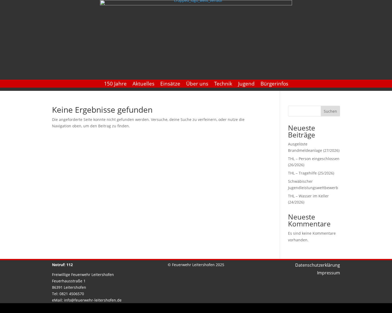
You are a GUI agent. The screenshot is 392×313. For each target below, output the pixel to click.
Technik (223, 84)
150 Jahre (115, 84)
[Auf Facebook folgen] (190, 308)
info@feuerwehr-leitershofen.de (93, 300)
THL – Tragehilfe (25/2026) (311, 173)
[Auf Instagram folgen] (202, 308)
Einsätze (170, 84)
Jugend (246, 84)
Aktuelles (143, 84)
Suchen (330, 111)
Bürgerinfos (274, 84)
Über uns (197, 84)
